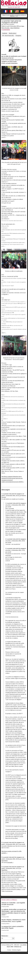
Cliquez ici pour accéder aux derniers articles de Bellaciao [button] (14, 15)
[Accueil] (14, 2)
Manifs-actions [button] (12, 33)
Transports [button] (18, 35)
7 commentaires (6, 29)
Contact (9, 950)
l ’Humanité (9, 862)
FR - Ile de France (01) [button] (8, 35)
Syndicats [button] (4, 33)
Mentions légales (16, 950)
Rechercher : (5, 936)
